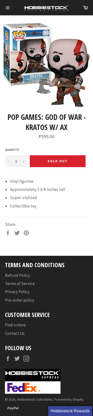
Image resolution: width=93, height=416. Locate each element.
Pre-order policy (19, 300)
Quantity (12, 150)
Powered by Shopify (68, 399)
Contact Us (15, 333)
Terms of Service (20, 283)
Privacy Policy (17, 291)
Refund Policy (17, 275)
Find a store (15, 325)
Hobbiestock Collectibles (35, 399)
